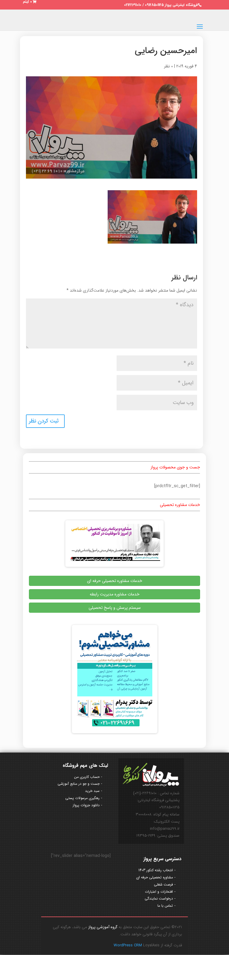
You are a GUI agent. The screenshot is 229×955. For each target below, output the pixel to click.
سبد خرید (92, 791)
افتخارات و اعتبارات (159, 891)
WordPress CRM (128, 945)
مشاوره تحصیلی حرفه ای (154, 877)
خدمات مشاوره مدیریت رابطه (115, 594)
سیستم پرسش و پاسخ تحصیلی (115, 607)
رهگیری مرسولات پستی (82, 798)
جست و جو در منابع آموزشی (79, 784)
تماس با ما (165, 905)
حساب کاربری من (87, 777)
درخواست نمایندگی (159, 898)
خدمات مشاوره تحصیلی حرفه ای (114, 581)
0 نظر (168, 66)
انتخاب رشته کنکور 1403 (155, 870)
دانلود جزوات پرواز (86, 805)
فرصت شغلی (163, 884)
